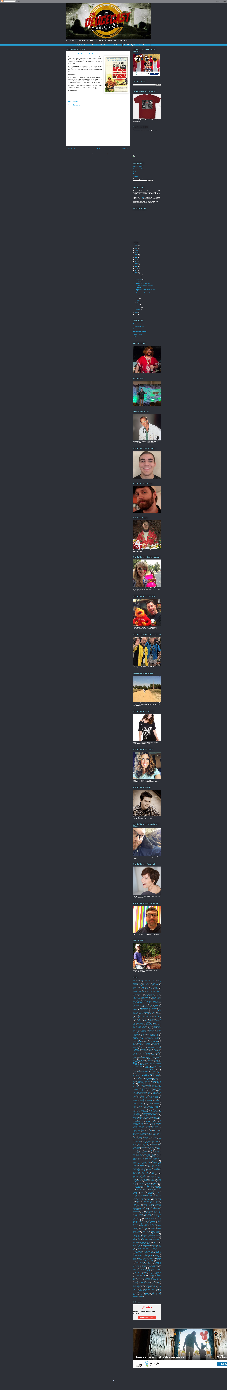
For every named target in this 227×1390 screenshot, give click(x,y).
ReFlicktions (137, 1210)
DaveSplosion (146, 1053)
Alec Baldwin (149, 991)
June (137, 298)
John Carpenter (141, 1130)
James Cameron (147, 1115)
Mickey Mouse (145, 1175)
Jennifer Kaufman (151, 1121)
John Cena (149, 1130)
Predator (141, 1202)
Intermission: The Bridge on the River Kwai (84, 54)
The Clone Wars (138, 1265)
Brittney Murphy (145, 1022)
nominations (149, 1190)
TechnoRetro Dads (141, 1261)
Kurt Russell (136, 1148)
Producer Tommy (146, 1204)
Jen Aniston (150, 1120)
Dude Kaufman (153, 1071)
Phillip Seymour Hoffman (140, 1199)
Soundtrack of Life (154, 1240)
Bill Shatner (142, 1015)
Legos (151, 1150)
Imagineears (158, 1109)
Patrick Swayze (150, 1195)
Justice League (157, 1137)
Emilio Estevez (150, 1077)
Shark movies (147, 1234)
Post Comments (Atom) (102, 154)
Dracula (134, 1071)
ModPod (139, 1177)
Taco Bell (142, 1259)
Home (69, 45)
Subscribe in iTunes (138, 166)
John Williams (149, 1134)
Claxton (146, 1041)
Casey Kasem (156, 1028)
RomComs (148, 1215)
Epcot (140, 1079)
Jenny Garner (149, 1123)
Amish (141, 995)
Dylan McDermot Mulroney (140, 1073)
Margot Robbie (154, 1161)
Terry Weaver (138, 1263)
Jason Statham (157, 1117)
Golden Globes (142, 1096)
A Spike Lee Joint (147, 983)
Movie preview (138, 1181)
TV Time (152, 1278)
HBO (134, 1103)
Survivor (134, 1258)
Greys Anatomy (154, 1097)
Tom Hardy (158, 1272)
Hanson (157, 1100)
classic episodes (154, 1040)
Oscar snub (143, 1193)
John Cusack (136, 1131)
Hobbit (146, 1106)
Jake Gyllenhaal (154, 1114)
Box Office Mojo (137, 329)
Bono (141, 1017)
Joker (136, 1136)
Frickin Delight (157, 1088)
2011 (136, 314)
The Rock (143, 1268)
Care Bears (153, 1027)
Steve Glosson (148, 1251)
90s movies (150, 981)
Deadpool (135, 1057)
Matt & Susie (150, 1165)
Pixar (159, 1199)
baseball (157, 1005)
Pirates (154, 1199)
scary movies (143, 1228)
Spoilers (150, 1243)
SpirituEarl (143, 1243)
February (138, 307)
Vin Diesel (146, 1283)
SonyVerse (135, 1240)
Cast (134, 1030)
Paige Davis (142, 1195)
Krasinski (143, 1147)
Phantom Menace (157, 1198)
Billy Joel (148, 1015)
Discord (157, 1061)
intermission (144, 1111)
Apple (154, 998)
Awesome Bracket (154, 1004)
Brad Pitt (158, 1019)
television (151, 1261)
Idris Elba (151, 1109)
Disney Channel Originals (155, 1063)
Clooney (135, 1043)
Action (134, 985)
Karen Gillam (145, 1138)
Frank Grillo (137, 1088)
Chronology (136, 1040)
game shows (137, 1090)
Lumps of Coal (145, 1157)
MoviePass (148, 1183)
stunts (144, 1254)
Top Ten (143, 1275)
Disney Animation (144, 1063)
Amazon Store (137, 323)
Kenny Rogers (155, 1141)
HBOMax (141, 1103)
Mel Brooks (155, 1169)
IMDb (134, 337)
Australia (156, 1002)
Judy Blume (147, 1136)
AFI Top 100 (149, 988)
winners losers (152, 1290)
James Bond (136, 1116)
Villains (140, 1283)
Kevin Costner (145, 1143)
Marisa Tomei (146, 1162)
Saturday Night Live (143, 1227)
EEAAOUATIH (136, 1075)
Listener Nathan (141, 1152)
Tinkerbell (155, 1270)
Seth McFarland (156, 1232)
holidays (151, 1106)
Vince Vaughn (155, 1283)
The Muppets (152, 1266)
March (138, 304)
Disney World (139, 1066)
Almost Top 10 (143, 992)
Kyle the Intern (145, 1148)
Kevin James (136, 1144)
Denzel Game (143, 1059)
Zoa (158, 1294)
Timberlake (135, 1270)
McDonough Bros (136, 1169)
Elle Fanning (156, 1075)
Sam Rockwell (151, 1222)
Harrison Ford (137, 1102)
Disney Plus (157, 1064)
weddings (148, 1286)
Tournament (152, 1275)
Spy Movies (154, 1245)
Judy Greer (154, 1136)
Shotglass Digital (152, 1235)
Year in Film (154, 1293)
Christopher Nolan (153, 1038)
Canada (149, 1026)
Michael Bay (136, 1172)
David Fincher (136, 1054)
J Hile (158, 1113)
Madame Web (156, 1158)
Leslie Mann (158, 1150)
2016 (136, 266)
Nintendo (151, 1189)
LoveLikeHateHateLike (137, 1155)
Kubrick (157, 1147)
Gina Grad (144, 1095)
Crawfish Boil (143, 1049)
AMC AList (159, 994)
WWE (140, 1293)
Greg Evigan (137, 1097)
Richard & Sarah (157, 1211)
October (138, 277)
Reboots (157, 1207)
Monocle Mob (145, 1177)
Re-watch (142, 1207)
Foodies (145, 1086)
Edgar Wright (144, 1074)
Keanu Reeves (157, 1140)
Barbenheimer (144, 1005)
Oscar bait (157, 1192)
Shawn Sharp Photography (140, 331)
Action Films (141, 985)
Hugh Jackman (149, 1107)
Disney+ (148, 1066)
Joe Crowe (157, 1127)
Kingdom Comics (143, 1145)
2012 (136, 312)
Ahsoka (134, 990)
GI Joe (139, 1095)
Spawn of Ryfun (145, 1242)
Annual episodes (136, 998)
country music (136, 1047)
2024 (136, 248)
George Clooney (157, 1092)
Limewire (135, 1152)
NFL (144, 1187)
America (136, 995)
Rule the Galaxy (155, 1220)
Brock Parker (153, 1022)
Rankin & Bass (158, 1205)
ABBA (140, 984)
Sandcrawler (135, 1225)
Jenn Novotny (158, 1120)
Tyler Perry (141, 1279)
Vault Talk (154, 1282)
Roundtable (146, 1220)
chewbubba (149, 1033)
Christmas (145, 1037)
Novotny (143, 1192)
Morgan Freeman (143, 1179)
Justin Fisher (137, 1138)
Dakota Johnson (140, 1052)
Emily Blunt (158, 1077)
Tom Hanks (148, 1272)
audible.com (148, 1001)
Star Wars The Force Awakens (144, 1248)
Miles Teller (138, 1176)
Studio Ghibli (138, 1254)
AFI (144, 988)
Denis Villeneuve (156, 1057)
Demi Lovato (146, 1057)
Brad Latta (152, 1019)
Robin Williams (139, 1215)
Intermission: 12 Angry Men (143, 283)
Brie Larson (148, 1020)
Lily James (157, 1151)
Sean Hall (145, 1231)
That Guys (145, 1263)
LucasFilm (147, 1155)
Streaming (158, 1252)
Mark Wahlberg (142, 1163)
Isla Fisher (139, 1113)
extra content (140, 1081)
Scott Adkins (142, 1229)
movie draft (146, 1180)
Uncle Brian (147, 1279)
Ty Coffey (135, 1279)
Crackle (143, 1047)
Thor (158, 1269)
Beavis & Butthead (145, 1008)
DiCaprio (135, 1061)
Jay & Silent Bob (139, 1118)
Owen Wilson (158, 1193)
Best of (147, 1009)
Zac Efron (147, 1294)
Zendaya (154, 1294)
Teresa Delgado (139, 1262)
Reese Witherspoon (154, 1208)
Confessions (135, 1046)
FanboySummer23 (140, 1082)
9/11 (145, 981)
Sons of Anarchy (155, 1239)
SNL (139, 1239)
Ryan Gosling (143, 1221)
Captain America (142, 1027)
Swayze (146, 1258)
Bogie (155, 1016)
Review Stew (156, 1209)
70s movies (135, 981)
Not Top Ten (136, 1192)
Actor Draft (148, 985)
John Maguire (136, 1133)
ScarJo (152, 1227)
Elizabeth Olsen (145, 1075)
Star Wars (158, 1246)
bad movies (136, 1005)
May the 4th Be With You (145, 1168)
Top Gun (137, 1275)
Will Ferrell (147, 1289)
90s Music (156, 981)
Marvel (142, 1165)
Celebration (144, 1030)
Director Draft (143, 1061)
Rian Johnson (149, 1211)
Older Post (125, 148)
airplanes (140, 990)
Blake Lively (138, 1016)
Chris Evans (142, 1034)
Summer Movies (137, 1255)
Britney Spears (136, 1022)
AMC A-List (152, 994)
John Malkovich (145, 1133)
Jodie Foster (150, 1127)
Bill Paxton (156, 1013)
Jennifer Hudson (139, 1121)
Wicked (141, 1289)
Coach (139, 1043)
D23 (156, 1050)
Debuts (140, 1057)
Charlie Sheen (142, 1031)
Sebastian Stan (137, 1232)
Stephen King (138, 1251)
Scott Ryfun (136, 1231)
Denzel (135, 1059)
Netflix (138, 1187)
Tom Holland (137, 1273)
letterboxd (137, 1151)
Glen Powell (152, 1095)
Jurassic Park (147, 1137)
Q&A (153, 1204)
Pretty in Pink (136, 1204)
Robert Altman (138, 1214)
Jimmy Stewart (155, 1126)
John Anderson (145, 1129)
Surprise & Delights (154, 1256)
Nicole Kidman (139, 1189)
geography (150, 1092)
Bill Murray (149, 1013)
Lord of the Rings (149, 1154)
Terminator (147, 1262)
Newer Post (71, 148)
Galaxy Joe (150, 1089)
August (138, 281)
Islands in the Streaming (149, 1113)
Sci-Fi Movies (152, 1228)
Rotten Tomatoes (137, 334)
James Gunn (156, 1115)
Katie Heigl (141, 1140)
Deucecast (151, 1058)
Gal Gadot (142, 1089)
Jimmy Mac (148, 1126)
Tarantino (148, 1259)
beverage (146, 1012)
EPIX (144, 1079)
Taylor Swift (156, 1259)
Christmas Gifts (155, 1037)
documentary (149, 1067)
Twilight (157, 1278)
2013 (136, 273)
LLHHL (139, 1154)
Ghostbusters (156, 1093)
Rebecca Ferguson (150, 1207)
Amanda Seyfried (151, 992)
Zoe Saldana (136, 1296)
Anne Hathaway (155, 997)
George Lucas (138, 1093)
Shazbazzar (136, 1235)
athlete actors (140, 1001)
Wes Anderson (143, 1287)
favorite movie (143, 1085)
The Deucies (155, 1265)
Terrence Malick (157, 1262)
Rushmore (135, 1221)
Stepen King (151, 1249)
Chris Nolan (156, 1034)
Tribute (134, 1278)
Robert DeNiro (147, 1214)
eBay (155, 1073)
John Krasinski (156, 1131)
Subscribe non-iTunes (138, 169)
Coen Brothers (146, 1043)
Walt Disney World (148, 1285)
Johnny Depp (157, 1134)
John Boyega (154, 1129)
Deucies (156, 1060)
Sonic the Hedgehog (146, 1239)
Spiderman (155, 1242)
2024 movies (147, 980)
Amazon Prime (138, 994)
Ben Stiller (141, 1009)
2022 (136, 252)
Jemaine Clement (142, 1120)
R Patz (140, 1205)
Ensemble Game (157, 1078)
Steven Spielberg (149, 1252)
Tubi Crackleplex (145, 1278)
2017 (136, 264)
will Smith (154, 1289)
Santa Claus (152, 1225)
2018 (136, 261)
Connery (141, 1046)
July (137, 295)
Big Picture (142, 1013)
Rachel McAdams (148, 1205)
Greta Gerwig (145, 1097)
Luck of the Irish (155, 1155)
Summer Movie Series (152, 1254)
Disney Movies (139, 1064)
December (139, 275)
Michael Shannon (136, 1175)
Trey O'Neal (156, 1276)
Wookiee (157, 1292)
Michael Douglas (155, 1172)
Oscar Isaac (136, 1193)
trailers (142, 1276)
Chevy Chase (140, 1033)
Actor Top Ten (156, 985)
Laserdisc (146, 1150)
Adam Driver (144, 987)
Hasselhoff (157, 1102)
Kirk (151, 1145)
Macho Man (141, 1158)
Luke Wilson (136, 1156)
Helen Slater (136, 1104)
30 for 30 (154, 980)
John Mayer (153, 1133)
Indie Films (136, 1111)
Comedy (139, 1044)
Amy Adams (148, 995)
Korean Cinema (136, 1147)
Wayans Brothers (136, 1286)
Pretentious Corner (154, 1202)
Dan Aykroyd (156, 1052)
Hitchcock (140, 1106)
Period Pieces (141, 1198)
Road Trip (159, 1212)
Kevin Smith (145, 1144)
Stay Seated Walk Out (142, 1249)
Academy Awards (153, 984)
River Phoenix (152, 1212)
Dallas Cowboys (149, 1052)
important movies (144, 1110)
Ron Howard (156, 1215)
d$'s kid (151, 1050)
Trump (139, 1278)
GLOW (158, 1095)
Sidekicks (159, 1235)
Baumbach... (155, 1006)
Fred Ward (149, 1088)
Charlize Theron (152, 1031)
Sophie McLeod (143, 1240)
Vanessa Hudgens (145, 1282)
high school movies (154, 1104)
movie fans (152, 1180)
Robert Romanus (157, 1214)
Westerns (152, 1287)
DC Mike (152, 1056)
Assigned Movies (147, 1000)
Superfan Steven (136, 1256)
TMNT (159, 1270)
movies (155, 1183)
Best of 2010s (153, 1009)
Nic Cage (158, 1187)
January (138, 309)
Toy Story (137, 1276)
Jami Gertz (135, 1117)
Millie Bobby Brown (153, 1176)
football (151, 1086)
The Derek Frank (146, 1265)
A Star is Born (155, 983)
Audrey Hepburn (157, 1001)
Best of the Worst (144, 1010)
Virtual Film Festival (138, 1285)
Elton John (142, 1077)
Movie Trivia (141, 1183)
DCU (158, 1056)
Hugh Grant (140, 1107)
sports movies (137, 1245)
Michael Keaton (154, 1173)
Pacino (136, 1195)
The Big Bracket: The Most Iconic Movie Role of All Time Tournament (92, 45)
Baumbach (147, 1006)
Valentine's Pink (150, 1281)
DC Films (146, 1056)
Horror (156, 1106)
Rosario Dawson (145, 1216)
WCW (143, 1286)
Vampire (157, 1281)
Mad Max (148, 1158)
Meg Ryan (149, 1169)
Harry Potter (149, 1102)
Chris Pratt (136, 1035)
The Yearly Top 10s (144, 45)
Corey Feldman (148, 1046)
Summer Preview (147, 1255)
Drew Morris (144, 1071)
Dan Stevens (136, 1053)
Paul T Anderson (139, 1196)
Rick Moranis (137, 1212)
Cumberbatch (136, 1050)
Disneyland (154, 1066)
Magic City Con (137, 1159)
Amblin (146, 994)
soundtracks (135, 1242)
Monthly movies (153, 1177)
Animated (135, 997)
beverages (153, 1012)
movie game (158, 1180)
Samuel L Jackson (143, 1224)
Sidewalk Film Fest (140, 1236)
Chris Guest (149, 1034)
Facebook (135, 176)
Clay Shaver (154, 1041)
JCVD (147, 1118)
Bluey (151, 1016)
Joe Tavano (136, 1129)
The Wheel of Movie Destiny (147, 1269)
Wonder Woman (149, 1292)
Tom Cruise (138, 1272)
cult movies (156, 1049)
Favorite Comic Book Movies (143, 293)
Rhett (141, 1211)
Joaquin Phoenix (142, 1127)
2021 (136, 255)
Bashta (134, 1006)
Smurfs (134, 1239)
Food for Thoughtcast (137, 1086)
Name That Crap (138, 1186)
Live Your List (155, 1152)
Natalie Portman (148, 1186)
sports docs (156, 1243)
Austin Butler (149, 1002)
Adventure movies (137, 988)
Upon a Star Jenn (156, 1279)
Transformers (148, 1277)
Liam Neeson (144, 1151)
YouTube (141, 1294)
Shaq (141, 1234)
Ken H (144, 1141)
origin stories (150, 1192)
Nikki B (145, 1189)
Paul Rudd (158, 1195)
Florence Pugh (155, 1085)
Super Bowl (156, 1255)
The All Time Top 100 (129, 45)
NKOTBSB (157, 1189)
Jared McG (149, 1117)
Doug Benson (144, 1070)
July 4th (141, 1137)
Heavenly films (149, 1103)
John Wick (141, 1134)
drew (139, 1071)
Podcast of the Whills (147, 1201)
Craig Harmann (151, 1047)
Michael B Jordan (155, 1170)
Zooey (141, 1296)
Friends (136, 1089)
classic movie (137, 1041)
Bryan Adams (156, 1023)
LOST (158, 1154)
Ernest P (149, 1079)
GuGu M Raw (136, 1099)
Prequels (146, 1202)
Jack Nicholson (137, 1114)
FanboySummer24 (150, 1082)
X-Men (146, 1293)
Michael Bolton (145, 1172)
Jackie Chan (145, 1114)
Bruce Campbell (140, 1023)
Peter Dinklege (148, 1198)
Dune (159, 1071)
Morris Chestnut (152, 1179)
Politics (135, 1202)
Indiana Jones (154, 1110)
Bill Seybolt (135, 1015)
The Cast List (117, 45)
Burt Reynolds (142, 1026)
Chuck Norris (145, 1040)
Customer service (145, 1050)
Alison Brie (135, 992)
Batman (140, 1006)
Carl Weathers (141, 1028)
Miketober (152, 1175)
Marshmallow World (152, 1163)
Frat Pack (144, 1088)
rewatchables (136, 1211)
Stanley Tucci (141, 1246)
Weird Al (153, 1286)
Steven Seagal (138, 1252)
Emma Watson (148, 1078)
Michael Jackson (145, 1173)
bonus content (147, 1017)
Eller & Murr (135, 1077)
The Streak (151, 1268)
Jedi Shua (154, 1118)
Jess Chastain (146, 1124)
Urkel (136, 1281)
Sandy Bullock (144, 1225)
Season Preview (155, 1231)
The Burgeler (157, 1263)
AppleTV (159, 998)
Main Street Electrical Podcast (152, 1159)
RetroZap (147, 1210)
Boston (134, 1019)
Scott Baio (149, 1229)
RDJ (136, 1207)
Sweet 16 (152, 1258)
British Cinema (156, 1020)
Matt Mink (144, 1166)
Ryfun (142, 1223)
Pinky (148, 1199)
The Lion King (144, 1266)
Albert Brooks (142, 991)
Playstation (138, 1201)
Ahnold (156, 988)
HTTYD (134, 1107)
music (134, 1185)
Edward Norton (154, 1074)
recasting (135, 1208)
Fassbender (146, 1083)
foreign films (158, 1086)
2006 (142, 980)
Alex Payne (156, 991)
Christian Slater (137, 1037)
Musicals (141, 1185)
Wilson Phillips (142, 1290)
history (134, 1106)
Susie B (140, 1258)
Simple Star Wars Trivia (153, 1236)
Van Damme (135, 1282)
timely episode (142, 1270)
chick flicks (156, 1033)
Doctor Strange (140, 1067)
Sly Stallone (155, 1238)
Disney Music (150, 1064)
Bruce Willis (148, 1023)
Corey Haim (156, 1046)
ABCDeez (145, 984)
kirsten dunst (156, 1145)
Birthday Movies (156, 1015)
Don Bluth (159, 1067)
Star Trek (149, 1246)
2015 (136, 268)
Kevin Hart (156, 1143)
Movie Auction (139, 1180)
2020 (136, 257)
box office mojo (142, 1019)
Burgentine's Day (150, 1024)
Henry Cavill (144, 1104)
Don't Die (137, 1070)
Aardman (135, 984)
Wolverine (141, 1292)
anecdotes (157, 995)
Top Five (158, 1274)
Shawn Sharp (155, 1234)
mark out (155, 1162)
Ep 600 (136, 1079)
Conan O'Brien (156, 1044)
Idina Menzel (144, 1109)
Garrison (144, 1090)
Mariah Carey (136, 1162)
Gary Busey (152, 1090)
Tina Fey (149, 1270)
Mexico (149, 1170)
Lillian (151, 1151)
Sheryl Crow (144, 1235)
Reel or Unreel (143, 1208)
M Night (154, 1156)
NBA (156, 1186)
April (137, 302)
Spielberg (135, 1244)
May (137, 300)
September (139, 279)
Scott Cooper (156, 1229)
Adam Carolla (136, 987)
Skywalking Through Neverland (141, 1238)
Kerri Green (135, 1143)
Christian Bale (154, 1035)
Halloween (149, 1100)
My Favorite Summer (151, 1185)
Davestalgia (156, 1053)
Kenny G (149, 1141)
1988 (138, 980)
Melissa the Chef (142, 1170)
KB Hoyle (149, 1140)
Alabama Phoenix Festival (150, 990)
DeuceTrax (149, 1060)
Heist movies (156, 1103)
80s (140, 981)
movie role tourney (150, 1181)
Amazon (144, 130)
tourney (159, 1275)
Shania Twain (136, 1234)
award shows (144, 1004)
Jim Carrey (154, 1124)
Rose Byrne (153, 1216)
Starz (134, 1249)
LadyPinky (140, 1150)
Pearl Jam (154, 1196)
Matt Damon (158, 1165)
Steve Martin (158, 1251)
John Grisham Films (147, 1131)
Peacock (148, 1196)
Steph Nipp (158, 1249)
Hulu (157, 1107)
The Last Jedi (136, 1266)
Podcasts (156, 1201)
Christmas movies (138, 1038)
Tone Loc (144, 1273)
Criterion (150, 1049)
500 (158, 980)
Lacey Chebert (153, 1148)
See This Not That (146, 1232)
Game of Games (157, 1089)
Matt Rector (152, 1166)
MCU (143, 1169)
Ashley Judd (138, 1000)
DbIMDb (159, 1054)
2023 (136, 250)
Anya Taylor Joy (146, 998)
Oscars (150, 1194)
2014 (136, 270)
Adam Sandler (154, 987)
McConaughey (156, 1168)
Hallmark (141, 1100)
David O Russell (152, 1054)
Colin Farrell (154, 1043)
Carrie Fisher (149, 1028)
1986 (134, 980)
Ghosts (134, 1095)
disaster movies (150, 1061)
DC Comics (138, 1056)
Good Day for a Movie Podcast (154, 1096)
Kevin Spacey (154, 1144)
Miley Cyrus (144, 1176)
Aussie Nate (138, 1002)
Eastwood (149, 1073)
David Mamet (143, 1054)
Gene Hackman (143, 1092)
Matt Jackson (138, 1166)
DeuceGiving (140, 1060)
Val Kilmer (141, 1281)
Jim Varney (141, 1126)
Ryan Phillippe (151, 1221)
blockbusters (145, 1016)
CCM (138, 1030)
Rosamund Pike (136, 1216)
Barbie (151, 1005)
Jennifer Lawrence (138, 1123)
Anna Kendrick (145, 997)
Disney (135, 1063)
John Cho (156, 1130)
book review (156, 1017)
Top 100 (151, 1274)
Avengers (135, 1004)
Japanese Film (142, 1117)
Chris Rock (145, 1035)
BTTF (134, 1024)
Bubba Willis (140, 1024)
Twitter (135, 174)
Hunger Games (136, 1109)
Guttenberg (153, 1099)
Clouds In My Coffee (138, 326)
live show (149, 1152)
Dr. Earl (152, 1070)
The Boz (151, 1263)
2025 (136, 246)
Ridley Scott (144, 1212)
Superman (144, 1256)
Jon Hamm (141, 1136)
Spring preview (146, 1245)
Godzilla (135, 1096)
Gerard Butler (147, 1093)
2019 (136, 259)
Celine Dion (151, 1030)
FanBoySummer (156, 1081)
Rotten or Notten (149, 1218)
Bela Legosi (154, 1008)
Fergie (148, 1085)
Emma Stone (138, 1078)
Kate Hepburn (153, 1138)
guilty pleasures (145, 1099)
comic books (147, 1044)
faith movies (147, 1081)
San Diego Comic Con (154, 1224)
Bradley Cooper (139, 1020)
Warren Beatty (156, 1285)
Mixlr (134, 171)
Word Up (135, 1293)
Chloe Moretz (136, 1034)
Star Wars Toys (156, 1248)
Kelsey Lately (138, 1141)
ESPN (154, 1079)
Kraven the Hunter (151, 1147)
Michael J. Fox (136, 1173)
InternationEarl (153, 1111)
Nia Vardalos (150, 1187)
